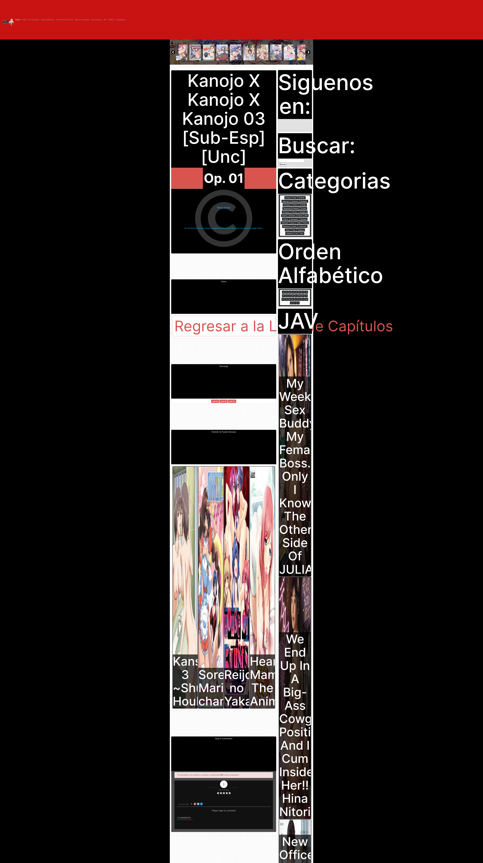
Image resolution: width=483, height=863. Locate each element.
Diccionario (96, 19)
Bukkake (295, 201)
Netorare (303, 219)
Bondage (287, 205)
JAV (105, 19)
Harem (284, 216)
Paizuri (305, 223)
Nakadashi (294, 219)
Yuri (296, 233)
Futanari (294, 212)
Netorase (285, 223)
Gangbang (303, 212)
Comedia (303, 205)
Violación (289, 233)
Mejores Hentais (82, 19)
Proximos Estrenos (64, 19)
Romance (286, 226)
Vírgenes (301, 230)
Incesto (300, 216)
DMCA (111, 19)
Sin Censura (33, 19)
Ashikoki (301, 198)
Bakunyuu (286, 201)
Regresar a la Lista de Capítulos (224, 326)
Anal (294, 198)
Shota (294, 226)
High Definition (47, 19)
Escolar (303, 208)
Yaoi (301, 233)
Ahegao (288, 198)
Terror (288, 230)
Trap (293, 230)
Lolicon (285, 219)
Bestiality (303, 201)
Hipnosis (292, 216)
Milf (306, 216)
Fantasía (286, 212)
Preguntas (120, 19)
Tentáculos (302, 226)
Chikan (294, 205)
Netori (292, 223)
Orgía (299, 223)
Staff (24, 19)
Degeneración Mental (291, 208)
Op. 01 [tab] (224, 178)
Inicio (17, 19)
